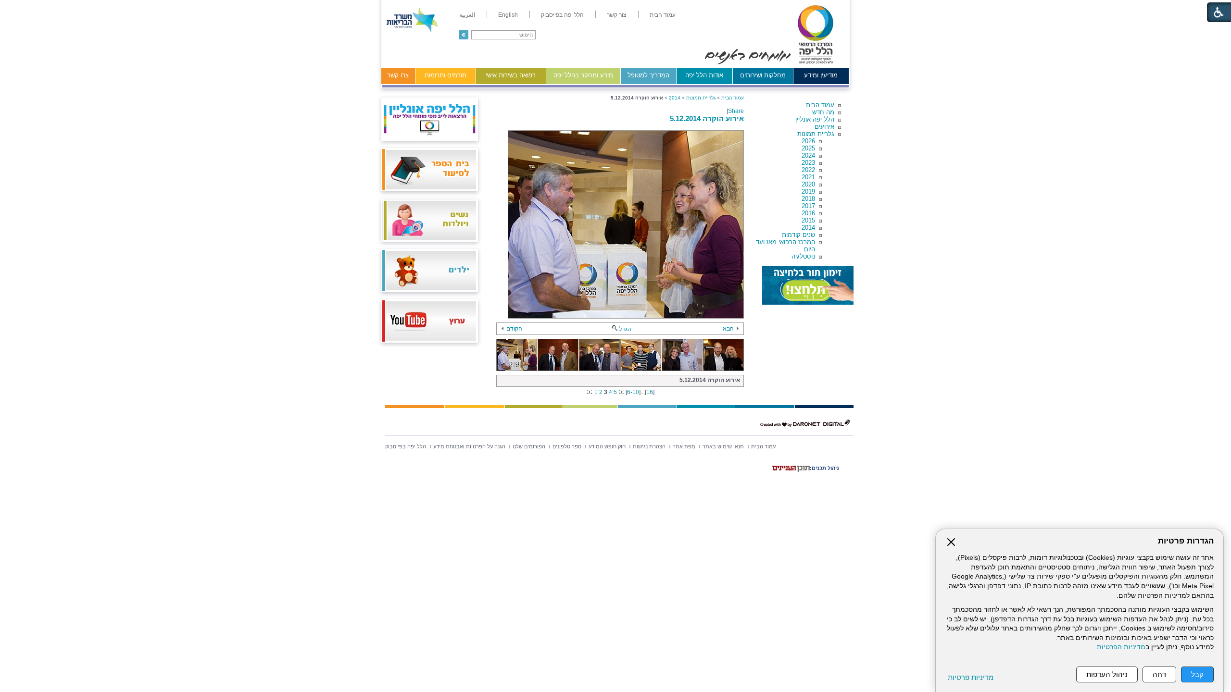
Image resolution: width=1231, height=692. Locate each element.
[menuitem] (663, 15)
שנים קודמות (798, 234)
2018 (808, 198)
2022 (808, 169)
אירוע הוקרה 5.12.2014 (707, 118)
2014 (808, 227)
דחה (1159, 674)
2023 (808, 162)
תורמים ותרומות (445, 75)
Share (736, 111)
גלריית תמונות (815, 133)
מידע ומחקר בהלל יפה (583, 75)
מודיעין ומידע (821, 75)
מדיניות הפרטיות (1121, 647)
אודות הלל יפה (704, 75)
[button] (463, 34)
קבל (1197, 674)
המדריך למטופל (648, 75)
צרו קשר (398, 75)
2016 (808, 213)
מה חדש (823, 112)
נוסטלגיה (803, 256)
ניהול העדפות (1107, 674)
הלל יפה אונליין (814, 119)
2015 (808, 220)
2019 (808, 191)
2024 (808, 155)
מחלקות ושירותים (763, 75)
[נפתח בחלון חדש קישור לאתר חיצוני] (808, 285)
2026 (808, 141)
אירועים (824, 126)
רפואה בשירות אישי (511, 75)
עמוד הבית (820, 105)
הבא (728, 328)
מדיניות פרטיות (970, 677)
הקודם (514, 328)
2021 (808, 177)
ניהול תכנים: (824, 468)
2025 (808, 148)
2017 (808, 206)
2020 (808, 184)
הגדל (625, 329)
